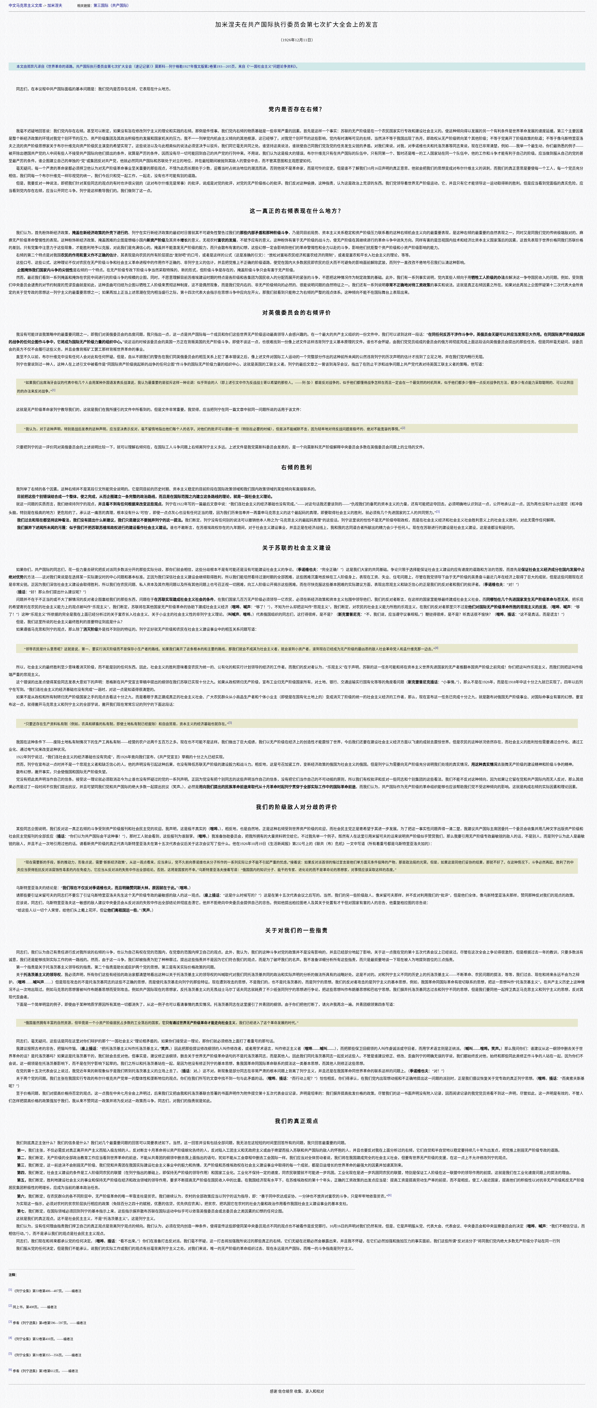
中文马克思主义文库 (25, 5)
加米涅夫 (54, 5)
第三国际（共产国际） (112, 5)
